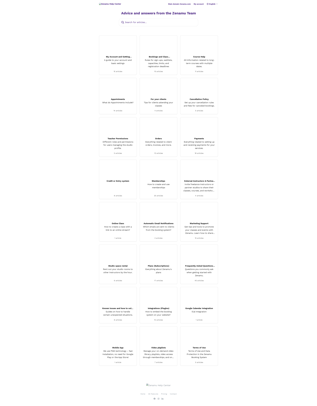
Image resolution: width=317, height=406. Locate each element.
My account (199, 4)
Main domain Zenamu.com (179, 4)
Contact (173, 394)
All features (153, 394)
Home (142, 394)
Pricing (164, 394)
